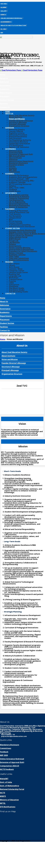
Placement (5, 96)
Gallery (4, 11)
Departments (6, 93)
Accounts (13, 168)
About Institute (15, 117)
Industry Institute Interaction (13, 25)
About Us (4, 78)
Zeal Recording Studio (18, 291)
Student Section (7, 100)
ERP (2, 33)
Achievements (6, 22)
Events (3, 14)
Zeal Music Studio (16, 288)
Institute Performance (19, 175)
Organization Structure (19, 126)
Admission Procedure (18, 135)
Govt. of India (6, 782)
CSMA (11, 283)
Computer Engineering (19, 198)
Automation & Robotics (19, 196)
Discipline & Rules (16, 164)
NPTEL (3, 803)
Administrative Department (21, 161)
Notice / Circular (16, 253)
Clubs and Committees (19, 258)
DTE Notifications (7, 807)
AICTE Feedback (7, 769)
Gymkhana (13, 286)
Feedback (13, 189)
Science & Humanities (18, 207)
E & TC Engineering (17, 202)
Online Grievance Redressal (11, 18)
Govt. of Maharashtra (9, 786)
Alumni (3, 7)
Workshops (13, 277)
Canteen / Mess (15, 269)
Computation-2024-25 (9, 766)
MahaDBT (4, 778)
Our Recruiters (15, 216)
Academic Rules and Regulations (23, 177)
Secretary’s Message (18, 122)
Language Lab (15, 276)
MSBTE (3, 796)
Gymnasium (14, 284)
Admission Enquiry (17, 129)
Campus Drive (15, 217)
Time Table (14, 256)
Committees (14, 172)
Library (12, 265)
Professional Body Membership (22, 230)
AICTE (2, 793)
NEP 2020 (12, 170)
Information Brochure (18, 142)
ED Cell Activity (15, 221)
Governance (5, 85)
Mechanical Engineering (19, 205)
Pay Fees (4, 4)
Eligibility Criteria (16, 133)
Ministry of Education (9, 800)
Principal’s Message (17, 124)
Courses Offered (16, 131)
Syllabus (12, 186)
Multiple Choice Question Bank (22, 232)
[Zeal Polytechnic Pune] (22, 43)
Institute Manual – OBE (19, 179)
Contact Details (15, 223)
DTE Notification (16, 145)
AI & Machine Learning (18, 195)
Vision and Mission (17, 119)
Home (2, 74)
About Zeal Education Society (21, 115)
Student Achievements (19, 260)
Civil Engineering (16, 200)
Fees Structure (15, 138)
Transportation (15, 279)
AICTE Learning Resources (20, 184)
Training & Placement (18, 210)
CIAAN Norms (15, 191)
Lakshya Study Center (18, 272)
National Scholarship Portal (12, 789)
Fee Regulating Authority (20, 140)
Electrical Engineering (18, 203)
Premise (12, 281)
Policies (12, 166)
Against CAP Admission (19, 147)
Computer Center (16, 270)
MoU (11, 219)
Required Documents (18, 136)
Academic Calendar (17, 182)
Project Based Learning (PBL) (21, 180)
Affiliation (13, 159)
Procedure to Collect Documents (23, 251)
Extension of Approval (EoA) (21, 154)
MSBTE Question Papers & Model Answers (27, 233)
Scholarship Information (19, 143)
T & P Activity (15, 214)
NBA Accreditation (17, 156)
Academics (4, 89)
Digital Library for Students (21, 235)
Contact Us (5, 107)
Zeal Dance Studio (16, 290)
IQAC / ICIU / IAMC (17, 187)
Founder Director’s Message (21, 120)
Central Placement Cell (19, 212)
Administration (15, 150)
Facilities (4, 103)
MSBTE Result (15, 239)
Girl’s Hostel (14, 267)
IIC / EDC (3, 29)
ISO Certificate (15, 157)
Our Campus (14, 263)
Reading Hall (14, 274)
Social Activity (15, 246)
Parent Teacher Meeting (19, 247)
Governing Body (16, 152)
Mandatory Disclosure (18, 163)
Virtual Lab (13, 240)
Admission (4, 82)
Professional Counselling (20, 225)
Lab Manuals (14, 242)
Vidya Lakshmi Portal (18, 237)
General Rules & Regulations (21, 249)
